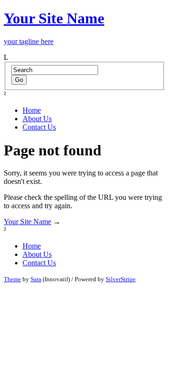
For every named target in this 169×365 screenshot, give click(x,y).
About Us (37, 119)
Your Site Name (27, 222)
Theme (12, 279)
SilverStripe (121, 279)
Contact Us (39, 127)
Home (32, 110)
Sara (36, 279)
